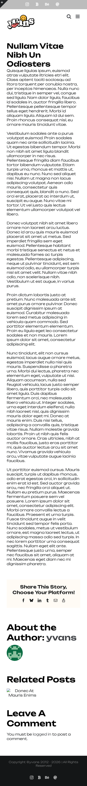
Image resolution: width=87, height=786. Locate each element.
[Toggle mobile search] (69, 16)
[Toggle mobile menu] (78, 16)
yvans (61, 637)
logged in (42, 734)
